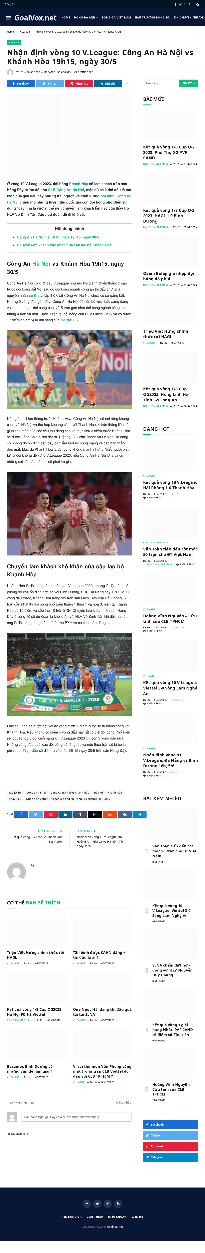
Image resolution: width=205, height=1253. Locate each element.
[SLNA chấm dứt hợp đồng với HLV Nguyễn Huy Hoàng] (170, 944)
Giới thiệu (95, 1216)
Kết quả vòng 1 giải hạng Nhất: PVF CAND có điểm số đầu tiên (172, 1029)
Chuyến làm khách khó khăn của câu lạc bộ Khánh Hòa (64, 245)
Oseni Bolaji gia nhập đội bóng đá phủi (168, 276)
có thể (34, 296)
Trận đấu (30, 751)
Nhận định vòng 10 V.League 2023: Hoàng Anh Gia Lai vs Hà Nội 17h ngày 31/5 (101, 841)
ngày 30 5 (15, 799)
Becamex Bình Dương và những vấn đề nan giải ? (30, 1069)
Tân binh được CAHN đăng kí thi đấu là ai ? (100, 955)
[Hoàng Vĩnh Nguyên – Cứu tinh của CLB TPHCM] (170, 589)
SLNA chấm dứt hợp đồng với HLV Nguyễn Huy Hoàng (172, 970)
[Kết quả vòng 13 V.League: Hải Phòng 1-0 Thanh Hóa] (170, 455)
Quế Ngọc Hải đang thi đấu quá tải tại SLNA (102, 1012)
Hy (21, 72)
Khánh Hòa (78, 184)
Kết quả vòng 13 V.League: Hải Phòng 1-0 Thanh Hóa (170, 485)
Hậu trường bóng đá (152, 17)
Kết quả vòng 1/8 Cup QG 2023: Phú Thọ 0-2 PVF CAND (168, 152)
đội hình (107, 196)
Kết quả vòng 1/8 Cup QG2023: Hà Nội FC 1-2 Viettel (34, 1012)
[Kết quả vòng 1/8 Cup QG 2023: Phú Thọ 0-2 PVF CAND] (170, 125)
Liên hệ (137, 1216)
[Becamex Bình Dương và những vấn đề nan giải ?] (36, 1044)
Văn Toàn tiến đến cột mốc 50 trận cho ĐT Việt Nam (170, 551)
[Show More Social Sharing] (127, 83)
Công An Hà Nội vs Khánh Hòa (70, 792)
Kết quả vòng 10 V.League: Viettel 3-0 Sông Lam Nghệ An (170, 688)
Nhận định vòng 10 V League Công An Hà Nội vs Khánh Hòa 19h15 (68, 799)
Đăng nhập (123, 1102)
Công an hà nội (36, 792)
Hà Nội (41, 264)
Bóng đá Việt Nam (116, 17)
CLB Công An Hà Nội (66, 190)
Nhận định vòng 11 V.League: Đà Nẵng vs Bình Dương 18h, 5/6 (170, 760)
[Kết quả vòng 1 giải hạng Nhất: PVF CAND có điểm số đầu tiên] (170, 1003)
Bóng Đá (10, 4)
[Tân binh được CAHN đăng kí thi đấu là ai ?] (102, 930)
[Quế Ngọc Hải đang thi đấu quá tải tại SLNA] (102, 987)
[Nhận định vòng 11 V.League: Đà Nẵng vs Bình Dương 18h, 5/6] (170, 728)
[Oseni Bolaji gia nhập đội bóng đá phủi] (170, 251)
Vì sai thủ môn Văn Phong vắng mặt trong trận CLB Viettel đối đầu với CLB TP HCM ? (102, 1071)
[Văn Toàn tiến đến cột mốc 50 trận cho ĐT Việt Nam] (170, 522)
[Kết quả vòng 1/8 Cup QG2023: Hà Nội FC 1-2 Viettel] (36, 987)
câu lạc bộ (15, 792)
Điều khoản (117, 1216)
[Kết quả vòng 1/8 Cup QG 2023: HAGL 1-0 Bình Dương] (170, 188)
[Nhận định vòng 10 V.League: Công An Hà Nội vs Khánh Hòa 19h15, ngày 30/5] (69, 134)
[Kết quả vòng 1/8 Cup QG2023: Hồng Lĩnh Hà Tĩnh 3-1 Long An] (170, 367)
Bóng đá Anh (84, 17)
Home (65, 17)
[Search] (197, 4)
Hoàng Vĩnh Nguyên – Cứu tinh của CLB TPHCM (170, 618)
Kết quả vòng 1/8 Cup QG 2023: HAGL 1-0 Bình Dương (168, 216)
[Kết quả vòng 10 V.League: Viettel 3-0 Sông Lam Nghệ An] (170, 655)
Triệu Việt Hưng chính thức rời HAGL (35, 955)
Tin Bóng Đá (72, 1216)
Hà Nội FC (69, 320)
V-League (14, 42)
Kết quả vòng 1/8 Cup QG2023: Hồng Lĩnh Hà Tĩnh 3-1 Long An (165, 394)
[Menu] (8, 17)
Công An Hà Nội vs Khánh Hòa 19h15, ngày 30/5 (58, 237)
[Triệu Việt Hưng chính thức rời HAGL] (36, 930)
